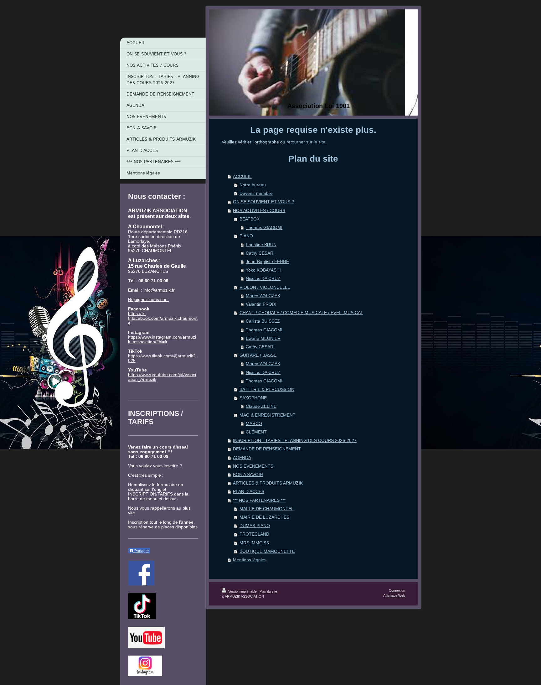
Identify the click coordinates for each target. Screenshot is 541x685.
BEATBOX (250, 219)
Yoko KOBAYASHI (263, 270)
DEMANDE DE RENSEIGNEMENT (267, 449)
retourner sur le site (305, 142)
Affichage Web (394, 595)
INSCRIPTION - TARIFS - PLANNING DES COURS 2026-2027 (295, 440)
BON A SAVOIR (248, 474)
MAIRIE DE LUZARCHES (264, 517)
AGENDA (242, 457)
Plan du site (268, 591)
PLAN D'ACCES (248, 491)
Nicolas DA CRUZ (263, 278)
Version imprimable (242, 591)
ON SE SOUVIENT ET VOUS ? (263, 202)
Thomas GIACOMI (264, 227)
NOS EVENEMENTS (253, 466)
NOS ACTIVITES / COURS (259, 210)
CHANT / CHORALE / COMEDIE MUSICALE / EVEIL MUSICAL (301, 312)
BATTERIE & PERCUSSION (267, 389)
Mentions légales (249, 560)
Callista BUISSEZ (263, 321)
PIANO (246, 236)
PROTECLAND (254, 534)
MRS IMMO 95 (254, 543)
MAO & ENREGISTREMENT (268, 415)
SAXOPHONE (253, 398)
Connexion (397, 590)
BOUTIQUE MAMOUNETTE (267, 551)
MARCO (254, 423)
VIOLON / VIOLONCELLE (265, 287)
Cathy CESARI (260, 253)
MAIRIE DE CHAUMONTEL (267, 508)
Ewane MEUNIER (263, 338)
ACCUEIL (242, 176)
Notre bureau (253, 185)
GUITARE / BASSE (258, 355)
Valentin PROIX (261, 304)
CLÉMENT (256, 432)
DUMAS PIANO (255, 525)
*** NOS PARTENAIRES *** (259, 500)
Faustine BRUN (261, 244)
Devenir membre (256, 193)
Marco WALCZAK (263, 295)
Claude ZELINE (261, 406)
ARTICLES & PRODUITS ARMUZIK (268, 483)
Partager (141, 551)
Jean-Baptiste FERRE (267, 261)
